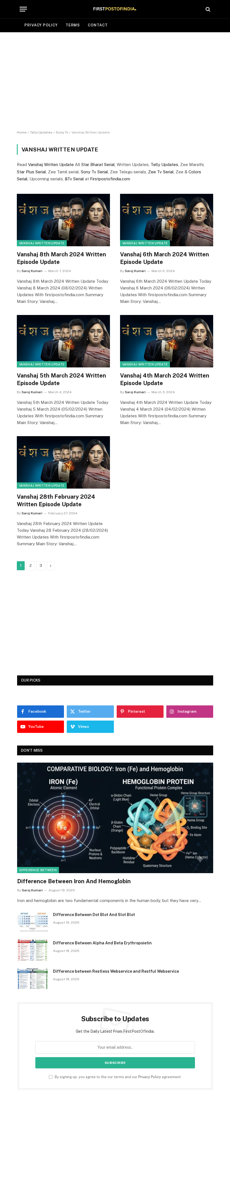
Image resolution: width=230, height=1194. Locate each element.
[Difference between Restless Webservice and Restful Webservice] (32, 978)
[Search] (207, 9)
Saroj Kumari (32, 271)
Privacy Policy (41, 25)
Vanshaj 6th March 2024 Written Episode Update (164, 258)
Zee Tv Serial (161, 171)
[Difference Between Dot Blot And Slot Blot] (32, 922)
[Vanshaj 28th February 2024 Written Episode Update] (63, 462)
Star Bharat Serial (98, 164)
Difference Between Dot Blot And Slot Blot (94, 914)
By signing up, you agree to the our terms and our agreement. (117, 1077)
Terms (73, 25)
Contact (97, 25)
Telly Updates (41, 132)
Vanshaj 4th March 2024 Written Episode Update (164, 379)
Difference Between (38, 870)
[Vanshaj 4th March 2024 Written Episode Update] (166, 341)
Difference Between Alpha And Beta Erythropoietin (102, 943)
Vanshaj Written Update (51, 164)
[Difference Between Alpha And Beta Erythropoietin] (32, 950)
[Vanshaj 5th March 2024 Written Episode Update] (63, 341)
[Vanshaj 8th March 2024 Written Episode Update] (63, 220)
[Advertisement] (115, 81)
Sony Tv (62, 132)
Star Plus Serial (31, 171)
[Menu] (23, 9)
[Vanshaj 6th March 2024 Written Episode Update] (166, 220)
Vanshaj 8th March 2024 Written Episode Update (61, 258)
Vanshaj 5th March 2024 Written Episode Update (61, 379)
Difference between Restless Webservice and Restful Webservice (116, 971)
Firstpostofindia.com (110, 178)
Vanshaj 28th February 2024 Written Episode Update (56, 500)
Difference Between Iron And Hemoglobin (74, 881)
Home (22, 132)
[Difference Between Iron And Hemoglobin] (115, 818)
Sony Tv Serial (94, 171)
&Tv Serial (74, 178)
